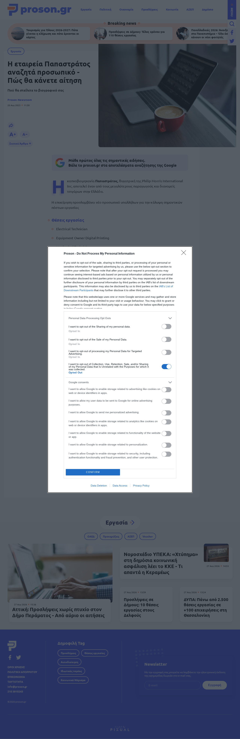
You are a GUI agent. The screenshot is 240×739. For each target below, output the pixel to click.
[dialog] (120, 370)
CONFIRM (93, 472)
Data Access (120, 485)
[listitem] (120, 318)
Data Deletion (99, 485)
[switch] (166, 326)
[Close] (184, 253)
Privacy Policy (141, 485)
